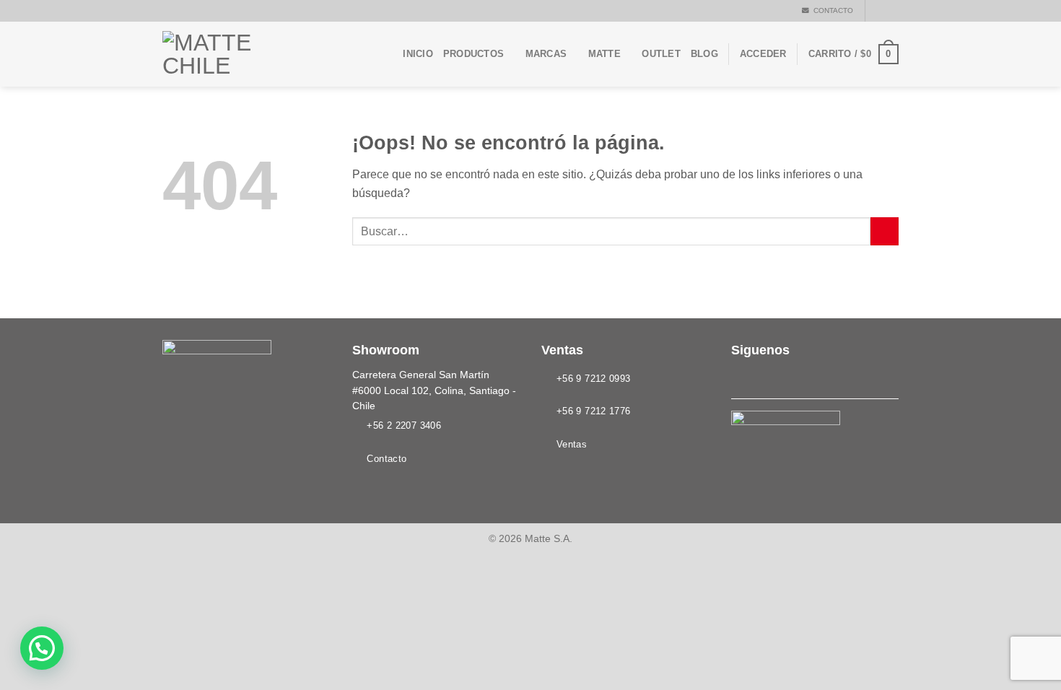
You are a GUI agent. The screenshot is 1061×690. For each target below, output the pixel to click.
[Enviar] (884, 231)
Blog (704, 53)
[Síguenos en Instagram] (891, 11)
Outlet (661, 53)
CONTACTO (831, 10)
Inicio (418, 53)
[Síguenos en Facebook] (877, 11)
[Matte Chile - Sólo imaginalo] (234, 54)
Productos (473, 53)
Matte (604, 53)
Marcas (546, 53)
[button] (42, 648)
